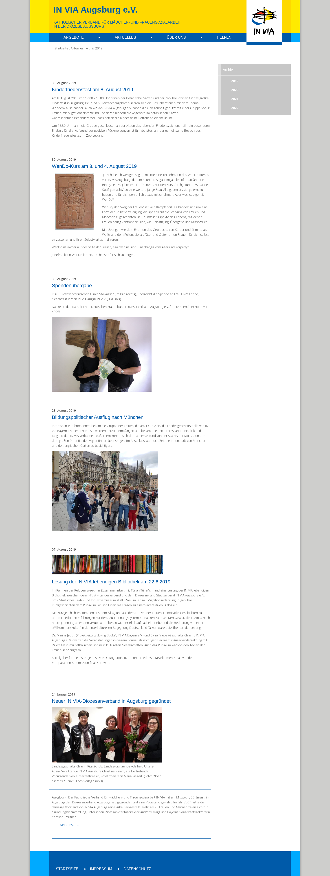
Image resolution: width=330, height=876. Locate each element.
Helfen (224, 37)
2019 (234, 81)
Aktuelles (125, 37)
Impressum (101, 869)
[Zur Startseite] (264, 22)
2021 (234, 99)
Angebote (74, 37)
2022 (234, 108)
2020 (234, 90)
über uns (176, 37)
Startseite (67, 869)
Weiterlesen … (69, 825)
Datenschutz (137, 869)
